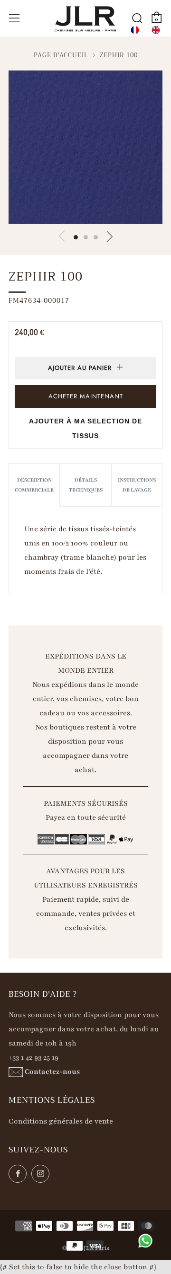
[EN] (155, 30)
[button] (76, 237)
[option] (155, 30)
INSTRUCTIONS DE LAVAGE (137, 484)
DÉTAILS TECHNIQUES (86, 484)
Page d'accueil (61, 55)
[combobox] (134, 30)
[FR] (134, 30)
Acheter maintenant (85, 396)
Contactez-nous (52, 1071)
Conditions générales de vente (61, 1121)
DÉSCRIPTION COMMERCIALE (34, 484)
